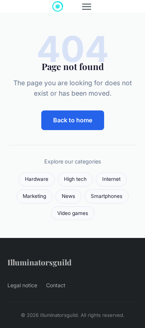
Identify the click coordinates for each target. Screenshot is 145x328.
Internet (111, 179)
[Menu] (86, 7)
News (68, 196)
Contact (55, 285)
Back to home (72, 120)
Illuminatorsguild (39, 262)
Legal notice (22, 285)
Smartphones (106, 196)
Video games (72, 213)
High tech (75, 179)
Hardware (36, 179)
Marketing (34, 196)
